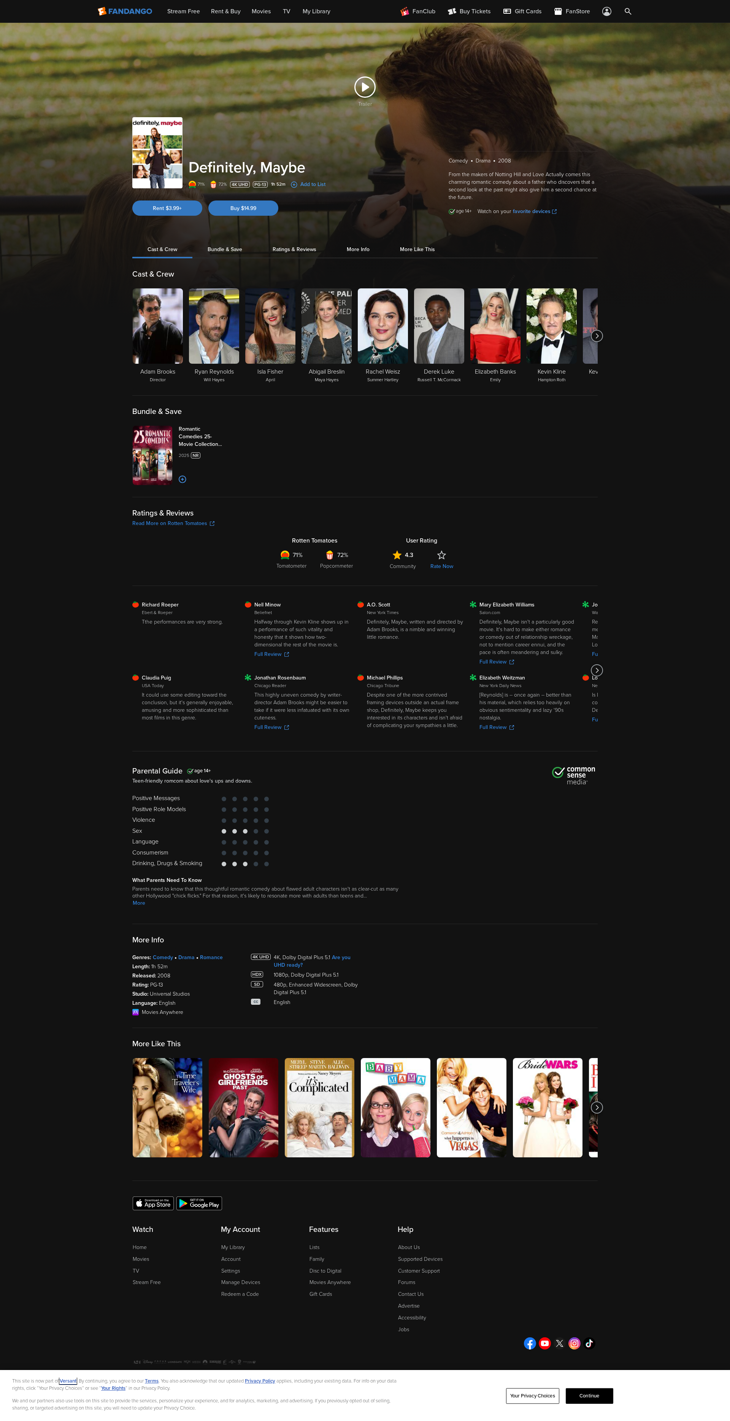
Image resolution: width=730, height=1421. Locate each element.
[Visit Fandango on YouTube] (544, 1343)
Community (403, 566)
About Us (409, 1247)
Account (231, 1259)
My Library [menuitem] (316, 11)
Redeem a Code (240, 1294)
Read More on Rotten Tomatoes (169, 523)
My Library (233, 1247)
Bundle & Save (225, 249)
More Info (358, 249)
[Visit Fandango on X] (559, 1343)
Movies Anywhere (330, 1282)
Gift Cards (320, 1294)
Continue (589, 1396)
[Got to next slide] (597, 336)
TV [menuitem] (286, 11)
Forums (406, 1282)
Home (140, 1247)
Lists (314, 1247)
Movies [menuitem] (261, 11)
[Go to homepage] (125, 11)
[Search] (628, 11)
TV (136, 1271)
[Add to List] (182, 479)
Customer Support (419, 1271)
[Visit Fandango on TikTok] (589, 1343)
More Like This (417, 249)
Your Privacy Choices (532, 1396)
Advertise (409, 1306)
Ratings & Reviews (294, 249)
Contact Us (411, 1294)
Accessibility (412, 1317)
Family (316, 1259)
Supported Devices (420, 1259)
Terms (152, 1381)
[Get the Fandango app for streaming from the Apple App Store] (153, 1203)
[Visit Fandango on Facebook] (530, 1343)
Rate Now (441, 566)
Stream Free (147, 1282)
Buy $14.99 (243, 208)
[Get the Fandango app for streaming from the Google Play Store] (199, 1203)
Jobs (403, 1329)
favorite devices (532, 211)
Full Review (267, 654)
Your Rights (113, 1388)
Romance (211, 957)
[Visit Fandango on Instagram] (574, 1343)
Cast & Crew (162, 249)
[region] (365, 1395)
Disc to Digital (325, 1271)
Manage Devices (240, 1282)
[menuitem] (522, 11)
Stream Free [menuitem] (183, 11)
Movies (141, 1259)
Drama (186, 957)
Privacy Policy (260, 1381)
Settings (230, 1271)
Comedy (163, 957)
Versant (68, 1381)
